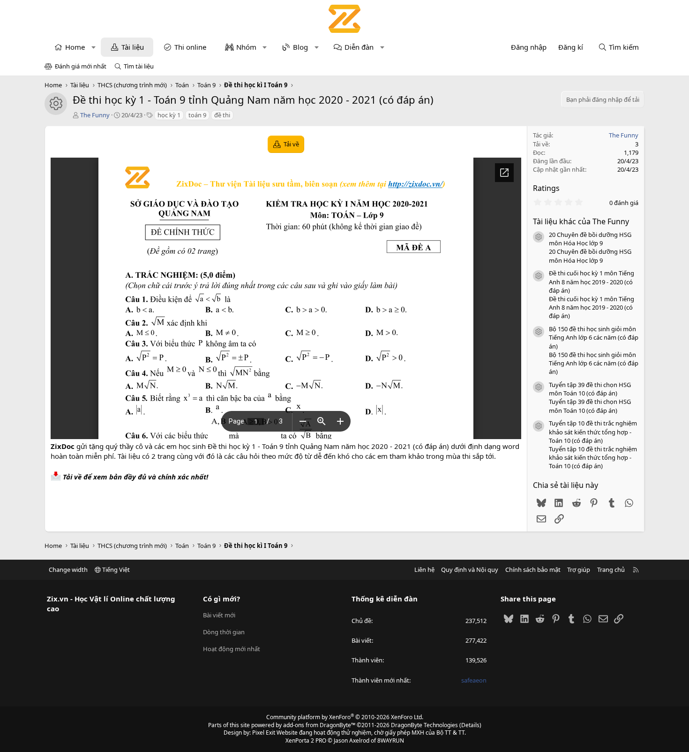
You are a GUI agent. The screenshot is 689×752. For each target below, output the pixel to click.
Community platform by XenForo (344, 717)
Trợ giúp (578, 569)
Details (470, 725)
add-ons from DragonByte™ (319, 725)
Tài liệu (132, 47)
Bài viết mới (219, 615)
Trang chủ (611, 569)
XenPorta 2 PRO (305, 740)
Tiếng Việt (115, 569)
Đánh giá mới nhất (80, 66)
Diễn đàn (359, 47)
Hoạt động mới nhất (231, 649)
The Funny (95, 115)
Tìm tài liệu (139, 66)
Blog (300, 47)
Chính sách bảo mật (533, 569)
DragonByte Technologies (424, 725)
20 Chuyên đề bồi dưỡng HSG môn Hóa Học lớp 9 (590, 238)
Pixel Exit (263, 733)
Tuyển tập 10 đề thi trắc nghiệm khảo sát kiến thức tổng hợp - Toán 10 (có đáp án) (593, 431)
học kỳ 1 (168, 115)
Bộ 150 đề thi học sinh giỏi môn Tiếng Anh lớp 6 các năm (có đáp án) (593, 337)
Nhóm (246, 47)
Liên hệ (424, 569)
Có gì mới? (221, 598)
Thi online (190, 47)
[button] (93, 47)
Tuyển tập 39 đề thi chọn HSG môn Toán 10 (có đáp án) (590, 388)
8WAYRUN (390, 740)
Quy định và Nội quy (469, 569)
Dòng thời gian (224, 632)
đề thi (222, 115)
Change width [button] (68, 569)
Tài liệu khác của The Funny (581, 221)
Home (75, 47)
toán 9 (197, 115)
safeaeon (474, 680)
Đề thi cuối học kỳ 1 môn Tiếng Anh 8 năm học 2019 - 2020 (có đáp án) (591, 281)
